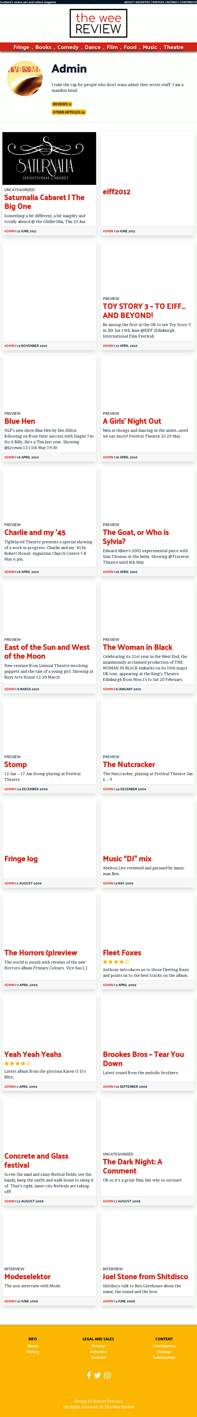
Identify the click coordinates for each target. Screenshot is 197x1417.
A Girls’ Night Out (132, 420)
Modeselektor (27, 1276)
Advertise (98, 1351)
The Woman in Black (137, 646)
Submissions (164, 1357)
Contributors (164, 1345)
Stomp (15, 764)
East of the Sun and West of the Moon (47, 651)
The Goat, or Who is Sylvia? (136, 536)
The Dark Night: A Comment (132, 1165)
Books (43, 46)
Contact (98, 1357)
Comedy (68, 46)
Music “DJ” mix (127, 858)
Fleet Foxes (122, 952)
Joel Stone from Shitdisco (145, 1276)
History (32, 1351)
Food (130, 46)
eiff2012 (116, 191)
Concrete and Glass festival (36, 1160)
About (32, 1345)
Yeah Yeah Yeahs (33, 1053)
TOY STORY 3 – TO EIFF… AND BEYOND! (144, 310)
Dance (93, 46)
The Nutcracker (129, 764)
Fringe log (21, 858)
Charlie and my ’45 (35, 532)
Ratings (164, 1351)
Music (150, 46)
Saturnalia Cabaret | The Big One (44, 201)
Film (112, 46)
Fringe (21, 46)
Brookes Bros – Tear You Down (143, 1058)
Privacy (98, 1345)
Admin (9, 231)
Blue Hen (19, 420)
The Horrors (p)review (40, 952)
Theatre (173, 46)
